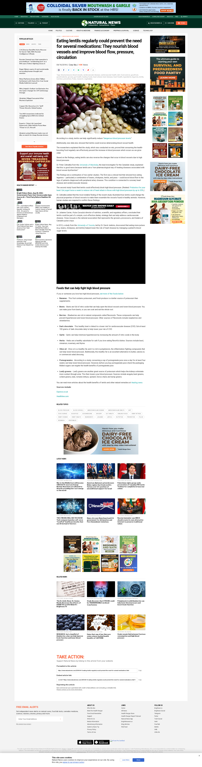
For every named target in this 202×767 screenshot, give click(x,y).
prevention (67, 79)
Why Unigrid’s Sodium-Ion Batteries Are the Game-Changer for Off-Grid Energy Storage (34, 91)
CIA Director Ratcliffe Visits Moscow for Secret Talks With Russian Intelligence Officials (32, 52)
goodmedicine (62, 77)
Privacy (64, 749)
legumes (135, 77)
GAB (155, 729)
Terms (69, 749)
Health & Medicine (83, 30)
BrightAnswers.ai (144, 16)
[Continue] (60, 719)
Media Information (93, 721)
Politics (59, 30)
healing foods (87, 77)
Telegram (157, 713)
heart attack (97, 77)
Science (136, 30)
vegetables (88, 79)
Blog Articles (125, 724)
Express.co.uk (62, 392)
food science (125, 75)
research (80, 79)
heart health (117, 77)
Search (185, 16)
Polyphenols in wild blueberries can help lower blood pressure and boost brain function (130, 603)
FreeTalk (157, 724)
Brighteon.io (158, 708)
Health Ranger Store (127, 713)
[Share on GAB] (78, 70)
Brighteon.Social (159, 711)
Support (89, 716)
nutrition (60, 79)
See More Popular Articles (34, 146)
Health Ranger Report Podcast (131, 716)
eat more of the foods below (111, 294)
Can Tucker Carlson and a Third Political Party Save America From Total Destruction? (25, 227)
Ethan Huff (99, 480)
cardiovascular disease (91, 75)
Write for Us (91, 719)
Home (16, 16)
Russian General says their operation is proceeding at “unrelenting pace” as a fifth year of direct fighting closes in (33, 61)
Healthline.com (63, 396)
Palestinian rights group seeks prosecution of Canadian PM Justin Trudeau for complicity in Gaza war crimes (131, 485)
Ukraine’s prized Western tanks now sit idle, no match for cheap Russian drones (33, 134)
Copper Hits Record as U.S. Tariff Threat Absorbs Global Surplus (31, 107)
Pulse (74, 79)
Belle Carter (69, 480)
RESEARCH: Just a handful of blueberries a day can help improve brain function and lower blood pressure (70, 637)
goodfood (134, 75)
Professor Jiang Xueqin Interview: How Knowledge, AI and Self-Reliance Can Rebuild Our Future (25, 243)
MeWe (156, 727)
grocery (70, 77)
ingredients (127, 77)
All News (124, 711)
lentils (141, 77)
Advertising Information (94, 724)
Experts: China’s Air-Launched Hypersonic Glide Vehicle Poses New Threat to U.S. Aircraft (32, 125)
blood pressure (66, 75)
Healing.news (136, 382)
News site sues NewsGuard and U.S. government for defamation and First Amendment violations (100, 520)
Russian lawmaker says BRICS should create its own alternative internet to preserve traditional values (130, 521)
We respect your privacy (23, 724)
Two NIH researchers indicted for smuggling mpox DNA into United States (31, 116)
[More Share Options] (93, 70)
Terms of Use (91, 732)
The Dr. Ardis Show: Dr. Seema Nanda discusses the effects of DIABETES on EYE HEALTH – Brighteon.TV (69, 603)
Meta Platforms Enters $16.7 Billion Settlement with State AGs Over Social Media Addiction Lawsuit (33, 81)
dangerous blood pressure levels (117, 138)
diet (118, 75)
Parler (156, 716)
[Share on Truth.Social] (83, 70)
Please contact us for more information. (69, 689)
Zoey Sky (73, 65)
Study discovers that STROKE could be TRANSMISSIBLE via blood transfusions (100, 603)
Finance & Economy (101, 30)
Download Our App (158, 16)
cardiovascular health (109, 75)
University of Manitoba (88, 165)
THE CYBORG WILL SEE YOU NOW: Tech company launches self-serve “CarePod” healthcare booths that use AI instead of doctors (70, 521)
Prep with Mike (34, 16)
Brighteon (24, 16)
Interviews (45, 16)
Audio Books (55, 16)
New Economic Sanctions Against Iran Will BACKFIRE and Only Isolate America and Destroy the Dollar (43, 243)
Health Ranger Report (25, 185)
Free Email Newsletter (94, 713)
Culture (69, 30)
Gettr (156, 721)
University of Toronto (86, 225)
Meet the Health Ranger (95, 711)
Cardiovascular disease (70, 36)
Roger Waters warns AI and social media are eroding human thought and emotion (34, 71)
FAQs (176, 16)
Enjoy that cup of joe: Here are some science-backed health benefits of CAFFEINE (99, 636)
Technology (148, 30)
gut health (77, 77)
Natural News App (127, 719)
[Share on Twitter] (68, 70)
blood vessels (78, 75)
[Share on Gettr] (88, 70)
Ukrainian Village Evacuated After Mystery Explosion (31, 99)
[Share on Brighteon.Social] (59, 70)
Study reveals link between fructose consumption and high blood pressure (131, 636)
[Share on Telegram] (73, 70)
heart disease (108, 77)
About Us (170, 16)
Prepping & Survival (121, 30)
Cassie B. (129, 480)
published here (81, 752)
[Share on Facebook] (63, 70)
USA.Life (157, 732)
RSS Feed (124, 727)
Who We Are (91, 708)
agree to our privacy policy (73, 762)
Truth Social (158, 719)
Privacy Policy (91, 729)
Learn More (125, 760)
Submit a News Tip (93, 727)
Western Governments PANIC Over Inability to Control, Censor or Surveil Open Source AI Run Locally (43, 209)
